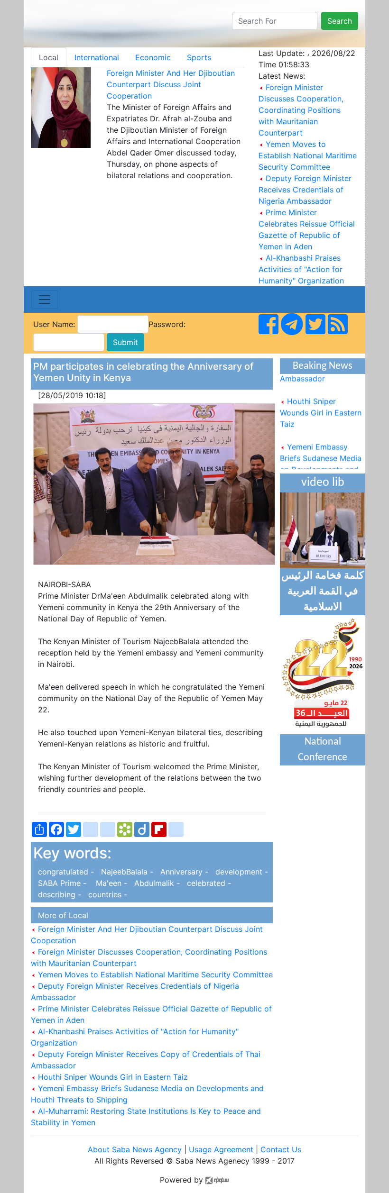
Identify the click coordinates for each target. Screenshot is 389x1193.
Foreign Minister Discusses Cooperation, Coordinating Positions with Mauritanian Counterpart (301, 109)
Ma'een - (109, 883)
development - (239, 871)
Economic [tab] (153, 57)
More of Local (60, 915)
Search (339, 21)
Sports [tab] (199, 57)
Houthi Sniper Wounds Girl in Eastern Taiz (112, 1077)
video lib (322, 482)
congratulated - (64, 871)
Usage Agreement (221, 1149)
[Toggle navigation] (44, 299)
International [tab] (96, 57)
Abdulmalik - (156, 883)
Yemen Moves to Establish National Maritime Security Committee (308, 155)
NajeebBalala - (126, 871)
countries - (105, 894)
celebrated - (206, 883)
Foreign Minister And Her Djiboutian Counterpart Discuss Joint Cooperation (171, 84)
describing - (58, 894)
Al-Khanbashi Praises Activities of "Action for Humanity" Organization (301, 269)
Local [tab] (48, 57)
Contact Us (280, 1149)
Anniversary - (183, 871)
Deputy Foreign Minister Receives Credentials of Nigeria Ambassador (305, 189)
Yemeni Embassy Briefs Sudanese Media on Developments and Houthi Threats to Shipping (320, 464)
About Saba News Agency (136, 1149)
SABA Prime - (61, 883)
